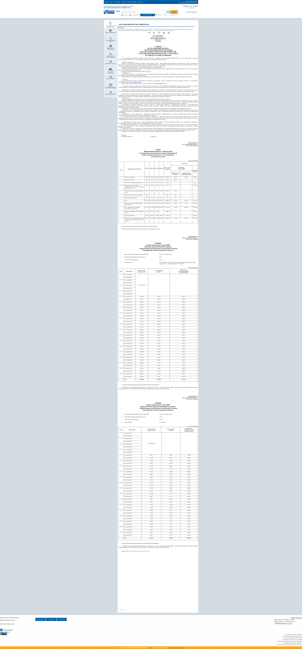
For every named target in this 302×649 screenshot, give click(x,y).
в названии (125, 15)
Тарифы (124, 2)
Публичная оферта (132, 2)
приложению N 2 (137, 82)
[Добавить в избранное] (159, 32)
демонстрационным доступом (175, 647)
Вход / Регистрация (192, 11)
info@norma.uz (288, 623)
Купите (151, 647)
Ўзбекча (190, 6)
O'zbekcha (195, 6)
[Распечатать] (168, 32)
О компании (117, 2)
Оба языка (172, 15)
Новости (106, 2)
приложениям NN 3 (160, 83)
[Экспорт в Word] (163, 32)
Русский (185, 6)
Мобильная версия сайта (8, 624)
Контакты (140, 2)
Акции (111, 2)
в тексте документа (135, 15)
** (134, 215)
